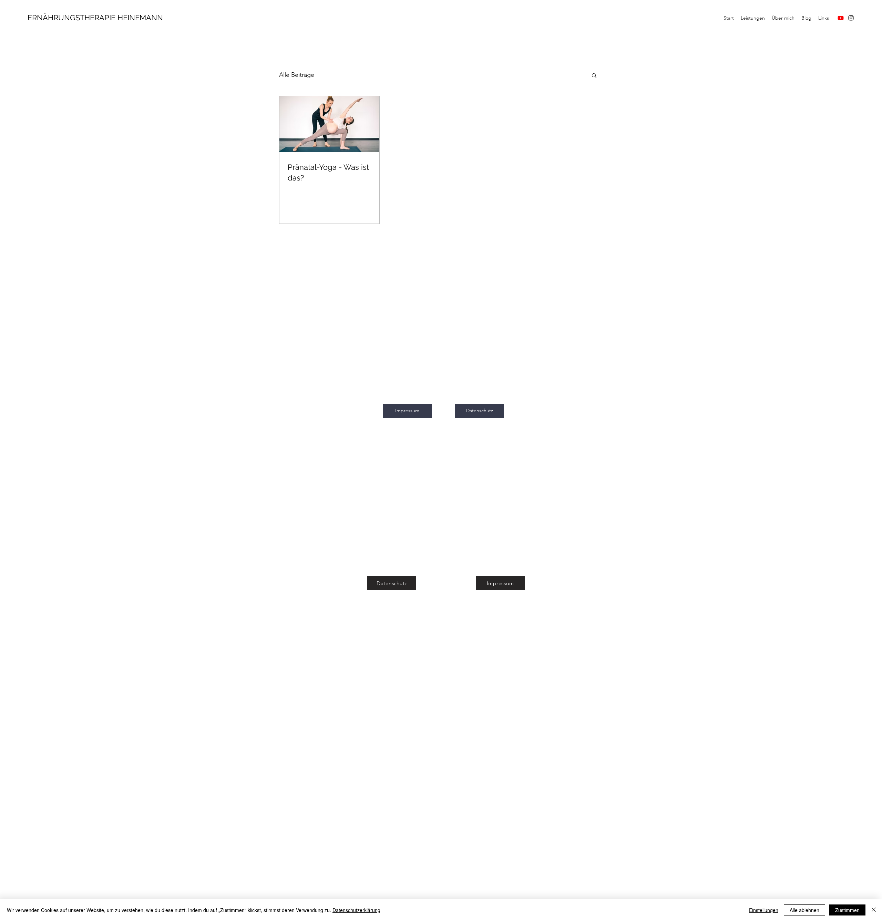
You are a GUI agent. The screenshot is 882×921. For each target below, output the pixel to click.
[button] (594, 76)
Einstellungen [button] (763, 910)
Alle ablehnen (804, 910)
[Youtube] (840, 17)
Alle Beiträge (296, 75)
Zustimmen (847, 910)
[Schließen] (874, 909)
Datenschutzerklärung (356, 910)
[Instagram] (851, 17)
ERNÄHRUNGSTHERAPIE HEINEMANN (95, 17)
